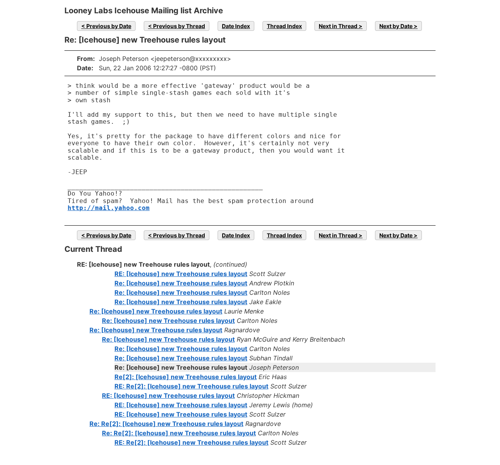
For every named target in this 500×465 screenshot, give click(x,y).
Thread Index (284, 26)
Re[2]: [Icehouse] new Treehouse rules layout (185, 377)
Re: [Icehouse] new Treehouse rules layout (180, 283)
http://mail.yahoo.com (109, 208)
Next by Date (395, 26)
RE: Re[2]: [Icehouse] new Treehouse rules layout (191, 386)
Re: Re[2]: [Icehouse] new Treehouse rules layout (166, 424)
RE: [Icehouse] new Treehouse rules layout (180, 274)
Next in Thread (338, 26)
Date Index (236, 26)
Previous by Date (108, 26)
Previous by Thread (179, 26)
